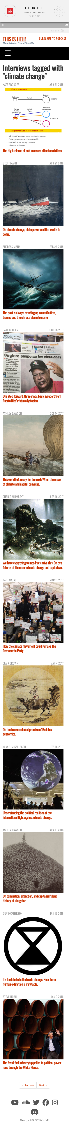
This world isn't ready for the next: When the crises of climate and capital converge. (32, 482)
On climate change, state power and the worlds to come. (31, 232)
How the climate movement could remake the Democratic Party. (29, 648)
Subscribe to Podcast (52, 38)
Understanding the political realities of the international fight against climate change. (27, 815)
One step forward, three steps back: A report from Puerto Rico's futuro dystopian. (32, 398)
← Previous (28, 1085)
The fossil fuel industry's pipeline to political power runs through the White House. (32, 1065)
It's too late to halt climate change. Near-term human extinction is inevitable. (29, 982)
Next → (43, 1085)
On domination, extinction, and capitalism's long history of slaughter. (30, 898)
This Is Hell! (14, 39)
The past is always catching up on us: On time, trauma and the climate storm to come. (29, 315)
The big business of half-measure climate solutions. (32, 150)
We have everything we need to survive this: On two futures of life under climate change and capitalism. (32, 565)
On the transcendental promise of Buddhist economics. (28, 732)
